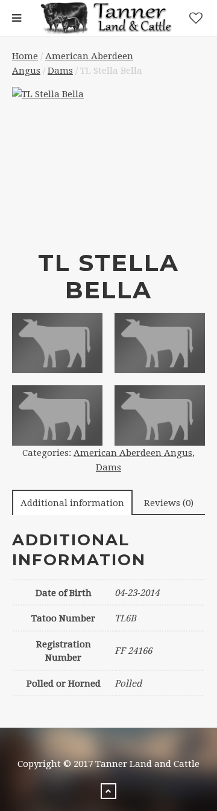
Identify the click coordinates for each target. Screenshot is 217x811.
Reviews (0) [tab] (168, 503)
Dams (60, 70)
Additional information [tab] (72, 503)
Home (25, 56)
